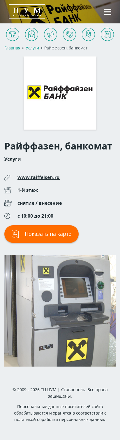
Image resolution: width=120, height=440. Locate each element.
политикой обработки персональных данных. (60, 419)
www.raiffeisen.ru (38, 177)
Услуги (12, 159)
